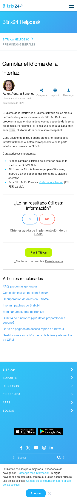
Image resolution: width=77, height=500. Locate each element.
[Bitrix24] (12, 6)
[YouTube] (36, 447)
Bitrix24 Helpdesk (16, 39)
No (47, 219)
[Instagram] (44, 447)
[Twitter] (28, 447)
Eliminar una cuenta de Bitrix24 (23, 311)
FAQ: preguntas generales (20, 286)
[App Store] (25, 431)
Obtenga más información (34, 473)
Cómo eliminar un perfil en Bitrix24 (26, 292)
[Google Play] (50, 431)
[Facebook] (21, 447)
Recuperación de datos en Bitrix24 (26, 299)
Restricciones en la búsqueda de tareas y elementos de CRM (37, 337)
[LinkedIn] (51, 447)
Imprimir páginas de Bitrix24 (21, 305)
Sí (30, 219)
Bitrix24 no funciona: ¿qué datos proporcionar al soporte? (34, 320)
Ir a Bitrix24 (38, 252)
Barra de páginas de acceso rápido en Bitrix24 (33, 329)
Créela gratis (54, 261)
